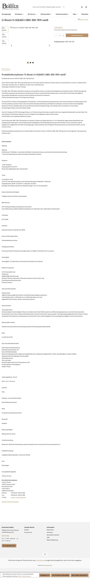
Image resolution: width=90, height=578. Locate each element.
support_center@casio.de (18, 497)
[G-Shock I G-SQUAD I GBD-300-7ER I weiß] (30, 45)
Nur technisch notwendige (60, 575)
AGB (48, 537)
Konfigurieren (44, 575)
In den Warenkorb (77, 35)
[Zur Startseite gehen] (9, 7)
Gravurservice (28, 532)
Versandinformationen (53, 535)
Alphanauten (48, 565)
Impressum (50, 532)
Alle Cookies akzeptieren (79, 575)
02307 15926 (5, 535)
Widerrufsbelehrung (52, 540)
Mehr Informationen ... (24, 576)
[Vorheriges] (11, 45)
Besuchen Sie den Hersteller (10, 501)
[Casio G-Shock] (83, 20)
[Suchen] (64, 7)
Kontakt (26, 530)
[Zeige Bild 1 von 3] (28, 62)
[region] (26, 45)
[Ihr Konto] (82, 7)
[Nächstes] (49, 45)
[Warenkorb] (86, 7)
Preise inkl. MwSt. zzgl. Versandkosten (65, 29)
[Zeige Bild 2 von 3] (30, 62)
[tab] (6, 69)
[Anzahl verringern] (56, 35)
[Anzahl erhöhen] (63, 35)
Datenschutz (50, 530)
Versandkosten (40, 560)
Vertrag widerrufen (9, 545)
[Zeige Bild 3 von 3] (33, 62)
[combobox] (47, 7)
